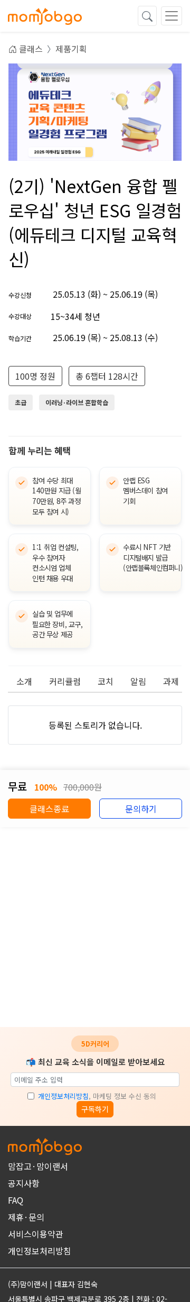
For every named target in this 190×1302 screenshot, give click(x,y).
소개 (24, 681)
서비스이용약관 (35, 1233)
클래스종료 (49, 808)
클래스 (30, 48)
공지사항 (24, 1183)
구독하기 (95, 1109)
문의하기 (141, 808)
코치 (105, 681)
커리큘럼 (65, 681)
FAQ (15, 1200)
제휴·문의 (26, 1217)
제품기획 (71, 48)
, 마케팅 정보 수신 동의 (97, 1096)
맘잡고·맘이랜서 (38, 1166)
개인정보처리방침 (63, 1096)
